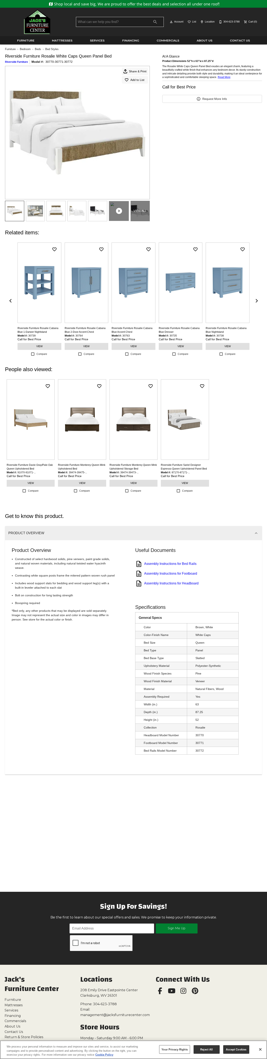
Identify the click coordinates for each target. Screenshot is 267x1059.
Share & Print (137, 71)
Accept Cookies (236, 1049)
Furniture (25, 40)
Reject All (206, 1049)
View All (140, 210)
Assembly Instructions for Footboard (170, 573)
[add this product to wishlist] (54, 249)
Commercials (168, 40)
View (39, 346)
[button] (171, 21)
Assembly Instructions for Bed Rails (170, 563)
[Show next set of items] (256, 300)
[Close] (260, 1049)
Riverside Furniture (16, 61)
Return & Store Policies (24, 1037)
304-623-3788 (105, 1004)
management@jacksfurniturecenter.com (115, 1015)
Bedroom (25, 49)
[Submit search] (155, 22)
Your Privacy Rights (174, 1049)
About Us (204, 40)
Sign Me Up (176, 928)
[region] (133, 1049)
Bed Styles (52, 49)
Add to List (137, 80)
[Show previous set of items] (10, 300)
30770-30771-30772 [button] (59, 61)
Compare (42, 354)
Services (97, 40)
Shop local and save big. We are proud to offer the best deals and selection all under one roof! (136, 3)
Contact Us (240, 40)
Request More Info (214, 98)
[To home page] (37, 22)
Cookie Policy (104, 1054)
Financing (130, 40)
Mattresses (62, 40)
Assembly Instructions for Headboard (171, 583)
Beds (38, 49)
